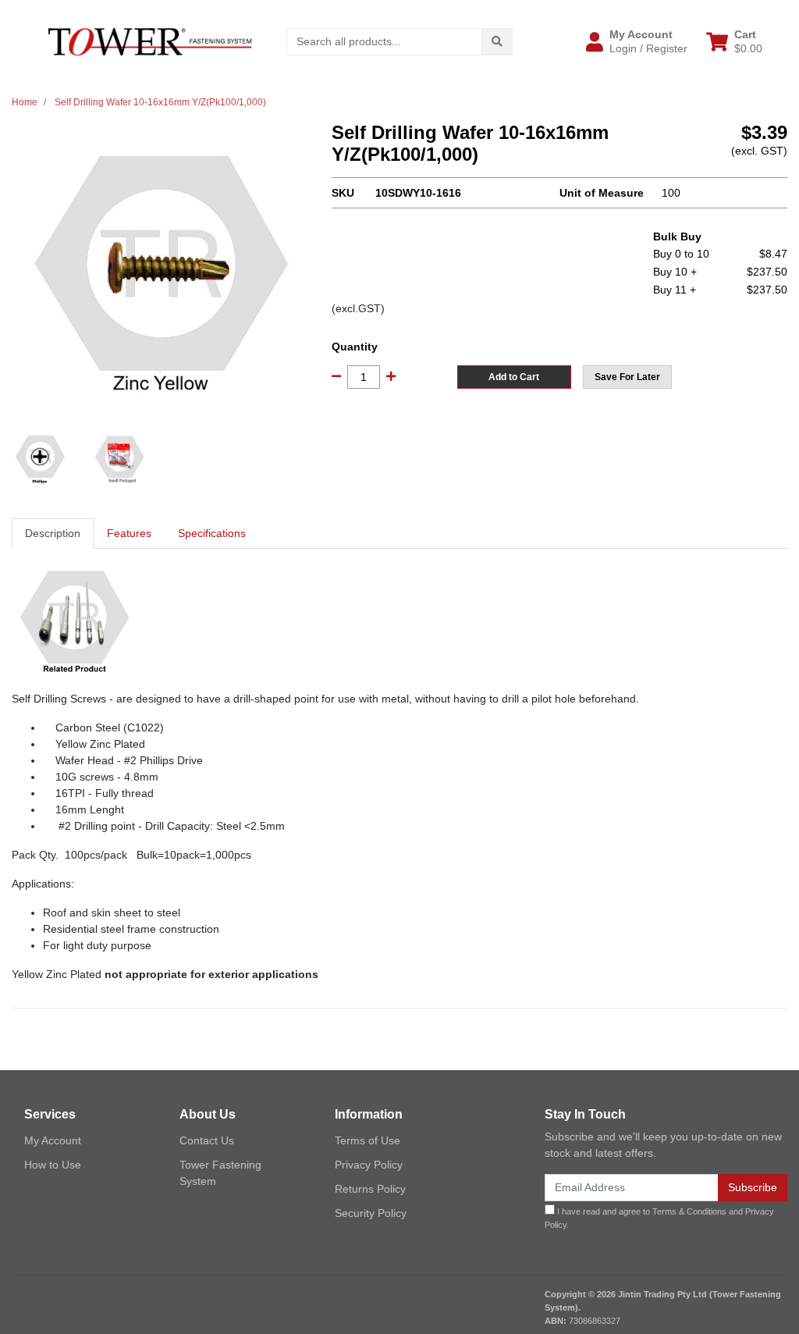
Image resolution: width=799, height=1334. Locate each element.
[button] (636, 41)
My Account (52, 1140)
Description (52, 533)
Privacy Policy (369, 1164)
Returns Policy (370, 1189)
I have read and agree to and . (659, 1218)
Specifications (212, 533)
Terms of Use (367, 1140)
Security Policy (371, 1213)
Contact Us (206, 1140)
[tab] (53, 533)
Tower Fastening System (220, 1172)
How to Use (52, 1164)
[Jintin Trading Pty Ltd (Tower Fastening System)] (150, 40)
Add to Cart (513, 377)
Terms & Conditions (689, 1211)
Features (129, 533)
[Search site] (497, 41)
